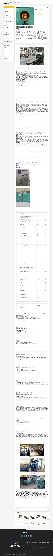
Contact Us (20, 554)
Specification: (39, 35)
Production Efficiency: (29, 31)
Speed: (38, 31)
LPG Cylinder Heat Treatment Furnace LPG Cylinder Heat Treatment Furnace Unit (38, 522)
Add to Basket (40, 14)
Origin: (38, 37)
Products (10, 554)
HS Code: (17, 38)
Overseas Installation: (19, 34)
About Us (7, 554)
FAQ (17, 554)
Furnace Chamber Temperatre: (31, 32)
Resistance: (38, 33)
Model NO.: (17, 31)
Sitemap (24, 554)
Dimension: (38, 32)
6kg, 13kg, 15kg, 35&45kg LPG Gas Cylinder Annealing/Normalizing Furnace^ (20, 522)
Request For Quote (14, 554)
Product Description (19, 41)
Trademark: (38, 36)
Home (4, 554)
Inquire (39, 12)
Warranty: (28, 34)
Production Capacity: (29, 38)
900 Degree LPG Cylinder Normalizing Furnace (44, 521)
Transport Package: (29, 35)
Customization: (39, 38)
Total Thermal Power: (19, 32)
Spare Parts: (38, 34)
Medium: (17, 35)
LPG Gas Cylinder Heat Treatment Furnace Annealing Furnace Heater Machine (32, 522)
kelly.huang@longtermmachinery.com (38, 547)
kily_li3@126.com (31, 547)
